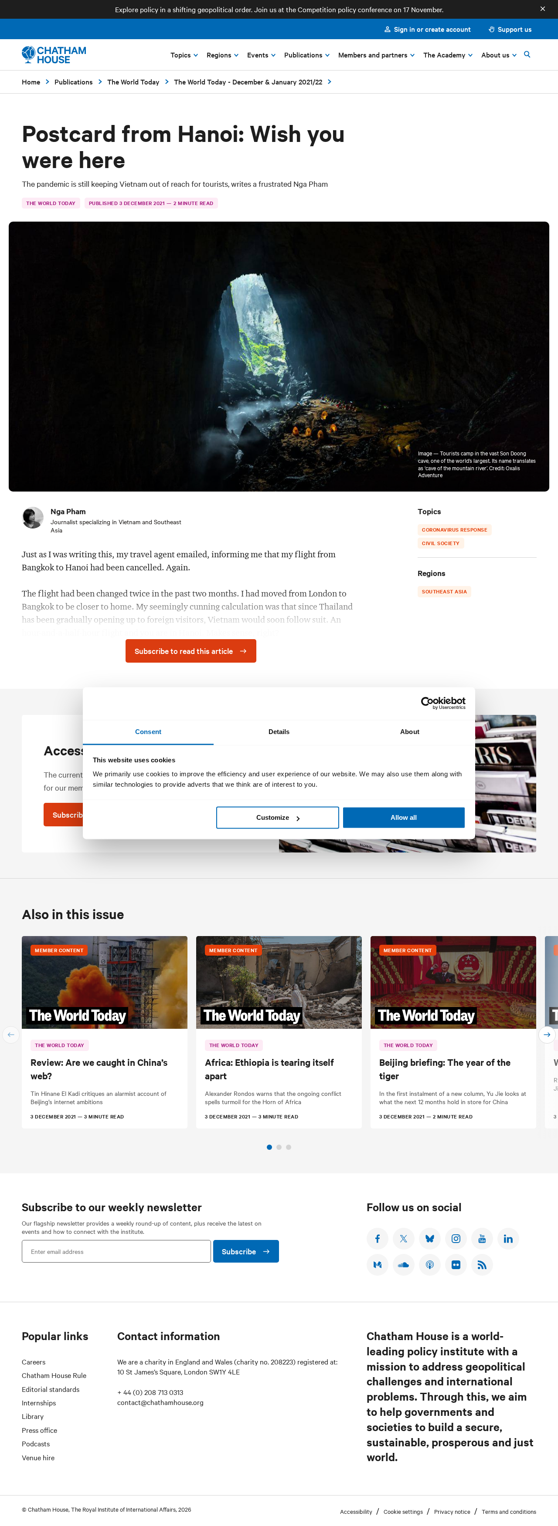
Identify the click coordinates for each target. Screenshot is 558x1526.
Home (31, 81)
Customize (272, 817)
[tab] (269, 1147)
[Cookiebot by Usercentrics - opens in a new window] (427, 703)
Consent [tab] (148, 731)
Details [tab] (279, 731)
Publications (73, 81)
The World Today (133, 81)
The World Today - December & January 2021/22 (248, 81)
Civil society (441, 542)
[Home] (54, 55)
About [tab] (409, 731)
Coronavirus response (454, 529)
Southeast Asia (444, 591)
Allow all (404, 817)
